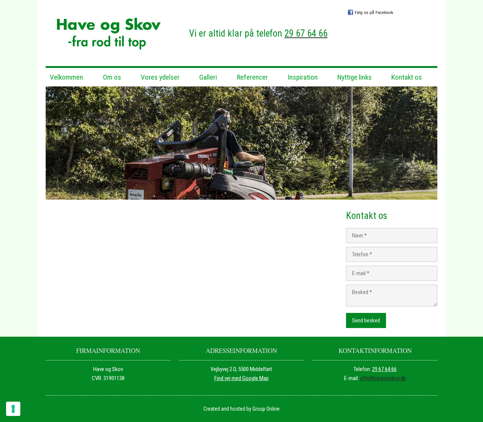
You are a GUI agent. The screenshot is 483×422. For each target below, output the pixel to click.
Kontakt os (406, 77)
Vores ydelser (160, 77)
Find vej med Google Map (241, 378)
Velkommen (66, 77)
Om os (112, 77)
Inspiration (303, 77)
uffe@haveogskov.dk (383, 378)
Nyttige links (354, 77)
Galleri (208, 77)
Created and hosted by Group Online (241, 409)
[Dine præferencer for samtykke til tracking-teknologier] (13, 409)
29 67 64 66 (384, 369)
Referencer (252, 77)
